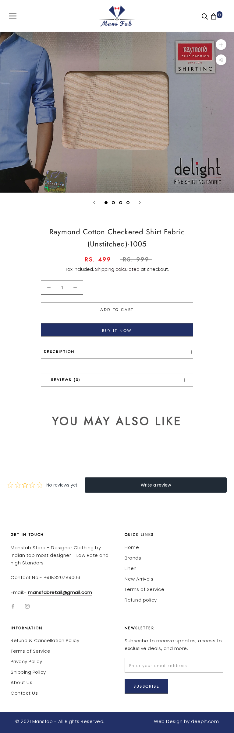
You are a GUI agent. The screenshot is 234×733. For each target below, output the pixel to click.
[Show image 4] (127, 202)
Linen (131, 568)
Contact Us (24, 693)
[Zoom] (221, 44)
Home (132, 547)
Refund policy (141, 600)
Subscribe (146, 686)
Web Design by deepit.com (186, 721)
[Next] (140, 202)
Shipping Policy (28, 672)
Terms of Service (144, 589)
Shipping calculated (117, 269)
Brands (133, 558)
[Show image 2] (113, 202)
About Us (21, 682)
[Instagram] (27, 606)
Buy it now (117, 330)
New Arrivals (139, 579)
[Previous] (94, 202)
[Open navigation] (12, 16)
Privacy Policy (26, 661)
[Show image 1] (106, 202)
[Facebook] (13, 606)
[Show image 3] (120, 202)
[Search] (205, 16)
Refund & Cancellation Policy (45, 640)
